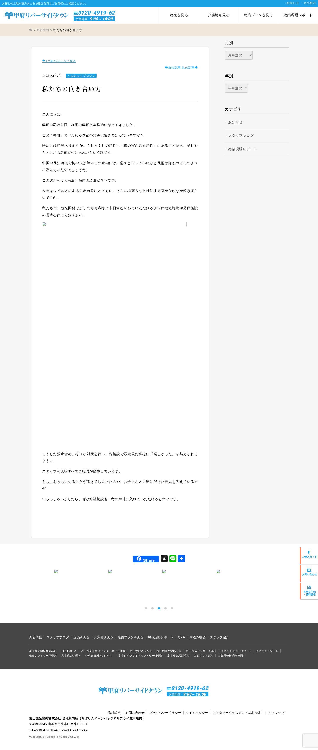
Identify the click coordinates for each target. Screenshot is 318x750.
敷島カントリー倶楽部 (43, 655)
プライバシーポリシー (165, 712)
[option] (77, 571)
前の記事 (174, 67)
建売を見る (179, 15)
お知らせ (293, 3)
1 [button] (146, 608)
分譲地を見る (219, 15)
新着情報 (35, 637)
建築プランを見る (258, 15)
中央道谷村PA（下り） (99, 655)
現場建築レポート (160, 637)
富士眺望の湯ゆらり (169, 651)
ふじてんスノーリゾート (236, 651)
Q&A (181, 637)
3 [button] (159, 608)
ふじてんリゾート (267, 651)
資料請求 (114, 712)
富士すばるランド (141, 651)
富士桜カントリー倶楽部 (201, 651)
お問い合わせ (309, 574)
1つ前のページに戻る (60, 61)
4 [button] (165, 608)
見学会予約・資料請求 (309, 593)
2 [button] (152, 608)
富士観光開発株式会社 (43, 651)
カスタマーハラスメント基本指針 (237, 712)
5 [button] (172, 608)
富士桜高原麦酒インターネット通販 (103, 651)
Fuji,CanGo (69, 651)
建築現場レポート (298, 15)
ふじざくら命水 (204, 655)
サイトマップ (274, 712)
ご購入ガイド (309, 556)
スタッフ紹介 (219, 637)
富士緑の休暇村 (71, 655)
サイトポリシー (197, 712)
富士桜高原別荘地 (178, 655)
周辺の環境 (198, 637)
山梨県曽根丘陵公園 (230, 655)
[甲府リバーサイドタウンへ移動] (30, 30)
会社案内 (310, 3)
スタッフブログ (241, 135)
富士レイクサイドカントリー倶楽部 (140, 655)
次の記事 (188, 67)
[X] (164, 559)
